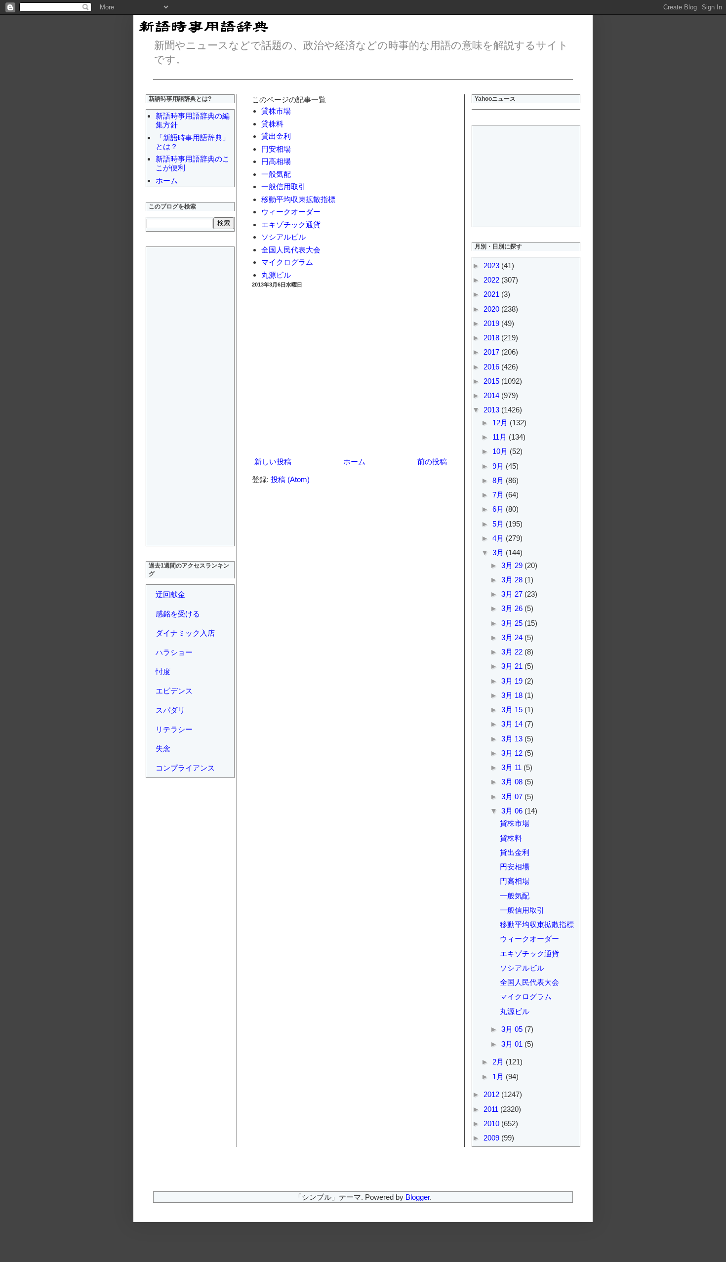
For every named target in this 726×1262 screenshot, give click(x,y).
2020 (492, 309)
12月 (501, 422)
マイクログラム (287, 262)
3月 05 (512, 1029)
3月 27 (512, 594)
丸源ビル (276, 275)
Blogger (417, 1197)
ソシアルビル (283, 237)
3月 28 (512, 579)
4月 (499, 538)
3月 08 (512, 781)
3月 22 (512, 652)
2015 (492, 381)
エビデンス (174, 691)
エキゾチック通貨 (291, 224)
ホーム (354, 461)
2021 (492, 294)
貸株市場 (276, 111)
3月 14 (512, 724)
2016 (492, 367)
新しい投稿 (272, 461)
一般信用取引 (283, 186)
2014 (492, 395)
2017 (492, 352)
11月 (500, 437)
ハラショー (174, 652)
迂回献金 (170, 594)
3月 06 (512, 811)
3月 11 (512, 767)
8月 (499, 480)
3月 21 (512, 666)
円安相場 (276, 149)
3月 (499, 552)
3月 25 (512, 623)
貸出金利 (276, 136)
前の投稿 (432, 461)
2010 (492, 1123)
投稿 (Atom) (290, 479)
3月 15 (512, 709)
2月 (499, 1062)
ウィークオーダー (291, 211)
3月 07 (512, 796)
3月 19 (512, 681)
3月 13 (512, 738)
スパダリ (170, 710)
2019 (492, 323)
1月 (499, 1076)
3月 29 (512, 565)
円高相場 (276, 161)
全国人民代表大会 (291, 249)
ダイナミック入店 (185, 633)
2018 (492, 337)
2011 (492, 1109)
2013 (492, 410)
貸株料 (272, 124)
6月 (499, 509)
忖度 (163, 671)
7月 (499, 494)
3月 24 (512, 637)
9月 (499, 466)
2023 (492, 265)
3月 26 (512, 608)
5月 (499, 524)
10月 (501, 451)
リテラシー (174, 729)
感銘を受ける (178, 614)
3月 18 (512, 695)
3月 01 (512, 1044)
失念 (163, 748)
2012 (492, 1094)
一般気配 (276, 174)
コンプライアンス (185, 768)
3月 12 (512, 753)
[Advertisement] (351, 372)
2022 (492, 280)
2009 (492, 1138)
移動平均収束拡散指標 (298, 199)
